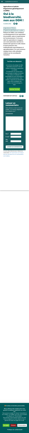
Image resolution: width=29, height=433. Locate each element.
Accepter (6, 425)
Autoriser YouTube (14, 89)
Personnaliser (22, 425)
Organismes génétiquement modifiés (13, 30)
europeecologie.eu (11, 1)
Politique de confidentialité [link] (14, 429)
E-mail (8, 136)
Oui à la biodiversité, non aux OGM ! (13, 17)
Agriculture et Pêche (9, 28)
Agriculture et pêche (11, 6)
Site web (7, 140)
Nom (7, 133)
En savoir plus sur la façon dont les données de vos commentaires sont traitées (13, 154)
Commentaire (8, 114)
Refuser (13, 425)
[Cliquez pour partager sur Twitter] (14, 24)
